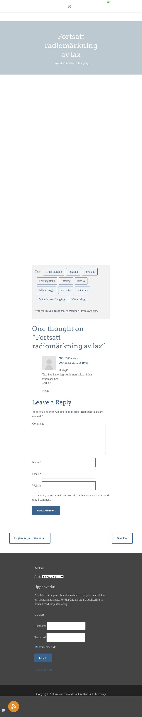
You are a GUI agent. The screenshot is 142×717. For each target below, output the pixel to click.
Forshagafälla (47, 280)
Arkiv (37, 576)
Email (36, 473)
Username (40, 625)
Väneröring (78, 299)
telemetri (66, 290)
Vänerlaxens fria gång (52, 299)
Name (36, 462)
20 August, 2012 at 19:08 (73, 362)
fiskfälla (73, 271)
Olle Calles (65, 358)
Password (40, 637)
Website (36, 485)
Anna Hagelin (53, 271)
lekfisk (81, 280)
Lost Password (44, 669)
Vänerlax (82, 290)
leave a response (54, 310)
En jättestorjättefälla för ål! (29, 538)
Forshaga (89, 271)
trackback (74, 310)
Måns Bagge (46, 290)
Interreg (66, 280)
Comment (38, 423)
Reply (45, 390)
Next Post (122, 538)
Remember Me (47, 647)
